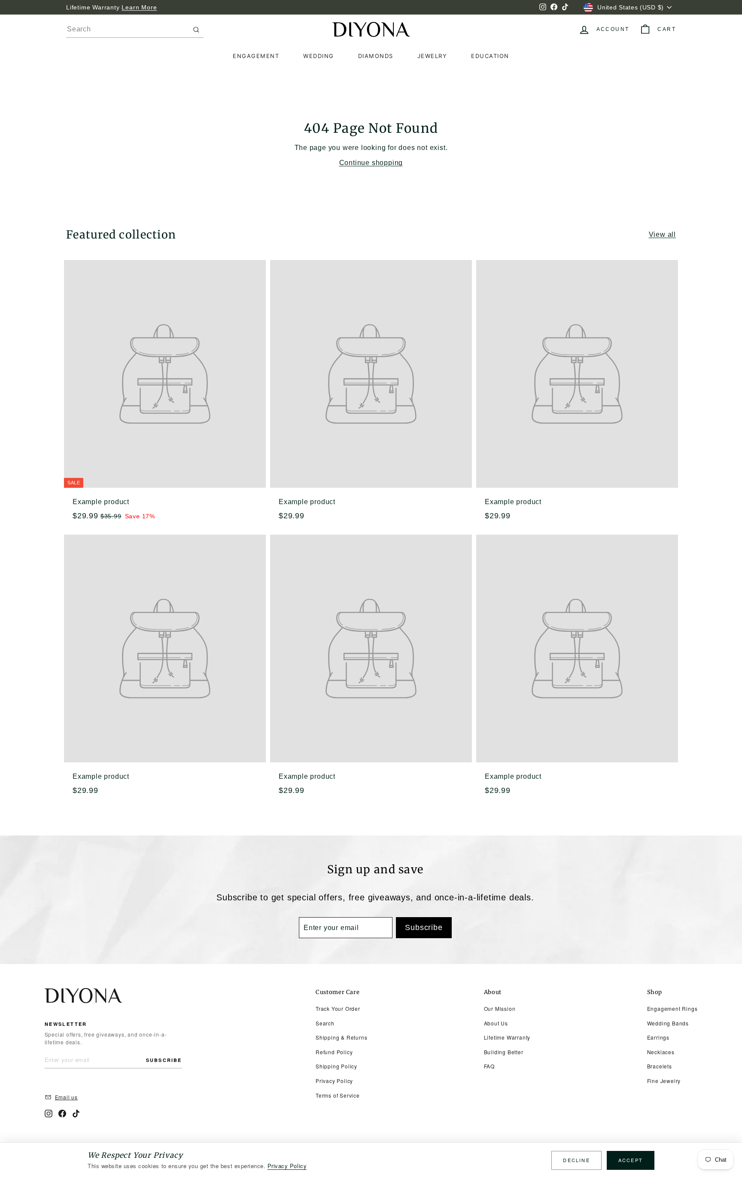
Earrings (658, 1037)
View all (662, 234)
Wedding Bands (668, 1023)
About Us (496, 1023)
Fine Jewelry (664, 1080)
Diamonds (375, 55)
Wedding (318, 55)
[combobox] (135, 29)
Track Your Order (338, 1008)
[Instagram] (48, 1113)
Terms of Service (338, 1095)
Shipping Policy (336, 1066)
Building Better (503, 1052)
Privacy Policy (334, 1080)
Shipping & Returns (341, 1037)
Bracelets (659, 1066)
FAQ (489, 1066)
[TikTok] (76, 1113)
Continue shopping (371, 162)
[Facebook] (62, 1113)
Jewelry (432, 55)
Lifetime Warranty (507, 1037)
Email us (66, 1097)
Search (325, 1023)
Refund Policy (334, 1052)
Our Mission (500, 1008)
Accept (630, 1160)
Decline (576, 1160)
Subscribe (164, 1060)
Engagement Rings (672, 1008)
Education (490, 55)
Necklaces (661, 1052)
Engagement (256, 55)
